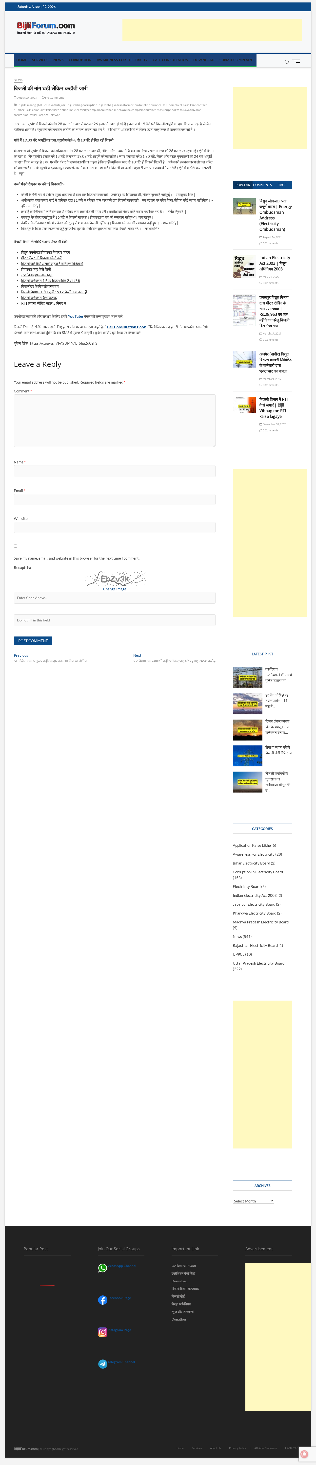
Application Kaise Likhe (252, 845)
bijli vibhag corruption (83, 105)
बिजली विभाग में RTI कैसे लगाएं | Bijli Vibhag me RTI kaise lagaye (273, 408)
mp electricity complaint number (91, 110)
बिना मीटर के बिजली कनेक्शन (40, 286)
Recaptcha (22, 567)
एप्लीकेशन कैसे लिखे (183, 1273)
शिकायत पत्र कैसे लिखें (36, 269)
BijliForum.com (26, 1449)
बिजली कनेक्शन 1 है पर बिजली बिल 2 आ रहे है (50, 280)
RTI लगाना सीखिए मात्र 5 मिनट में (43, 303)
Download (204, 60)
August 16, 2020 (272, 237)
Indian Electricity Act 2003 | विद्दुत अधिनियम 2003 (274, 263)
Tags (282, 185)
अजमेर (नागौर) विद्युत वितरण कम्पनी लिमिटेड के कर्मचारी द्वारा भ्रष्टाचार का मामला (275, 362)
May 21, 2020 (270, 276)
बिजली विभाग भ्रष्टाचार (185, 1289)
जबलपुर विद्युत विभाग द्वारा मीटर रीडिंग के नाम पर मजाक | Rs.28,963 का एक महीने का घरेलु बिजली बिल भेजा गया (274, 311)
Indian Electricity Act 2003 (255, 895)
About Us (215, 1448)
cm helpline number (148, 105)
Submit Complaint (236, 60)
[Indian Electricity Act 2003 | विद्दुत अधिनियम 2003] (244, 257)
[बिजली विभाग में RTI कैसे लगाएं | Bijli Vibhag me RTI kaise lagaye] (244, 399)
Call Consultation (170, 60)
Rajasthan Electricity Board (255, 945)
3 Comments (270, 282)
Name (20, 462)
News (58, 60)
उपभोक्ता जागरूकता (184, 1266)
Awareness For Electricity (122, 60)
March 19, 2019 (271, 333)
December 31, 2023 (274, 424)
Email (19, 490)
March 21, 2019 (271, 378)
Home (21, 60)
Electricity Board (246, 886)
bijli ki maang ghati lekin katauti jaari (42, 105)
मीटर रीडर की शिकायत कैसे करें (41, 258)
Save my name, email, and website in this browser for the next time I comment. (76, 558)
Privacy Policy (237, 1448)
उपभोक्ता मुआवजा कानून (36, 275)
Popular (243, 185)
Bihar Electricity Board (251, 863)
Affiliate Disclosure (265, 1448)
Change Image (114, 589)
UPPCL (238, 954)
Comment (23, 391)
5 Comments (270, 243)
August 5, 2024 (27, 97)
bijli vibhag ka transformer (116, 105)
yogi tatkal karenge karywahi (42, 115)
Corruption (80, 60)
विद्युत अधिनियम (181, 1304)
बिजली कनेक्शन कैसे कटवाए (39, 297)
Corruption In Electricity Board (258, 872)
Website (21, 518)
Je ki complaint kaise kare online (47, 110)
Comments (262, 185)
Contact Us (291, 1447)
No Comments (54, 97)
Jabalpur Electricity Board (254, 904)
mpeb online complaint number (135, 110)
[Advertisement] (212, 30)
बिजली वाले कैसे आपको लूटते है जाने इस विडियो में (52, 263)
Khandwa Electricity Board (254, 913)
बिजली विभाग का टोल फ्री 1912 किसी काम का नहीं (54, 292)
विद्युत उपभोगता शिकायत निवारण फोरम (45, 252)
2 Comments (270, 430)
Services (40, 60)
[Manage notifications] (304, 1454)
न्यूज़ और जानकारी (183, 1311)
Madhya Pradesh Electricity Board (261, 922)
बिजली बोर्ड (178, 1296)
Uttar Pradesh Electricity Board (258, 963)
